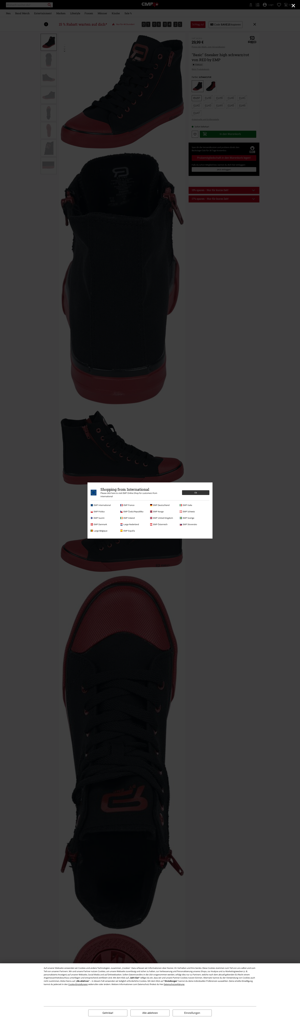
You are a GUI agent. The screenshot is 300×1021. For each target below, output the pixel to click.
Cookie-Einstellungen (78, 984)
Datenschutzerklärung (174, 984)
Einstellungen (192, 1013)
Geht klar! (107, 1013)
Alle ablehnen (150, 1013)
